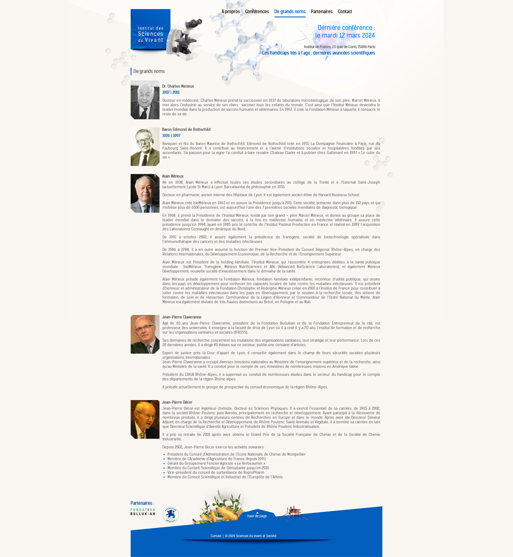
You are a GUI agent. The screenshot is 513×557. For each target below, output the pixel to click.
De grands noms (290, 11)
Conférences (257, 11)
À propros (231, 11)
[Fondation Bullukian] (143, 512)
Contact (345, 11)
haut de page (257, 516)
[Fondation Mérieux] (171, 515)
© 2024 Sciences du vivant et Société (250, 536)
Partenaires (322, 11)
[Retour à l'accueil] (150, 59)
